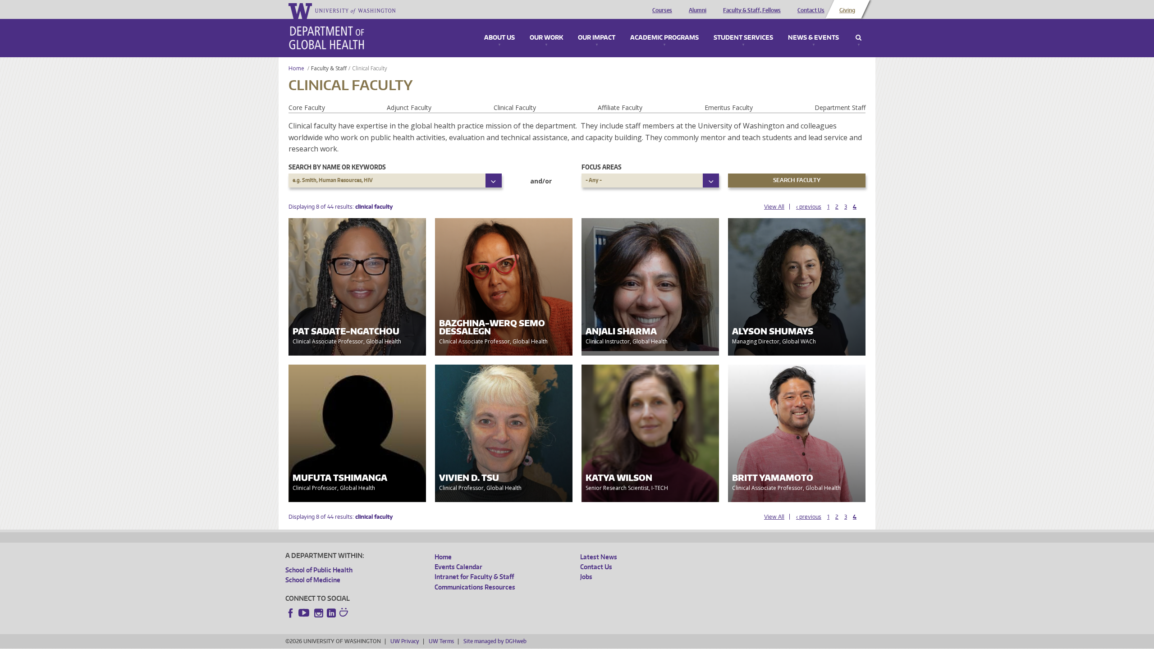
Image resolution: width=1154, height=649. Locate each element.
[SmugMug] (344, 613)
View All (774, 206)
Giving (847, 10)
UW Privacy (404, 641)
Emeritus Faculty (729, 107)
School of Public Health (319, 570)
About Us (499, 38)
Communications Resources (475, 587)
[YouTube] (304, 613)
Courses (662, 10)
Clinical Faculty (515, 107)
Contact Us (810, 10)
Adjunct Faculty (409, 107)
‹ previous (808, 206)
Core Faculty (306, 107)
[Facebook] (290, 613)
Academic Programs (664, 38)
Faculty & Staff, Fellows (752, 10)
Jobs (586, 576)
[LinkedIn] (331, 613)
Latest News (598, 557)
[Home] (326, 37)
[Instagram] (318, 613)
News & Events (813, 38)
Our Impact (596, 38)
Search (859, 37)
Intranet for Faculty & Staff (474, 576)
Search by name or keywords (337, 167)
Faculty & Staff (329, 68)
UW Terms (441, 641)
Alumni (697, 10)
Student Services (743, 38)
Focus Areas (602, 167)
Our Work (546, 38)
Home (296, 68)
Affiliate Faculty (620, 107)
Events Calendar (458, 567)
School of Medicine (312, 580)
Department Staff (840, 107)
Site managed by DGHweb (495, 641)
